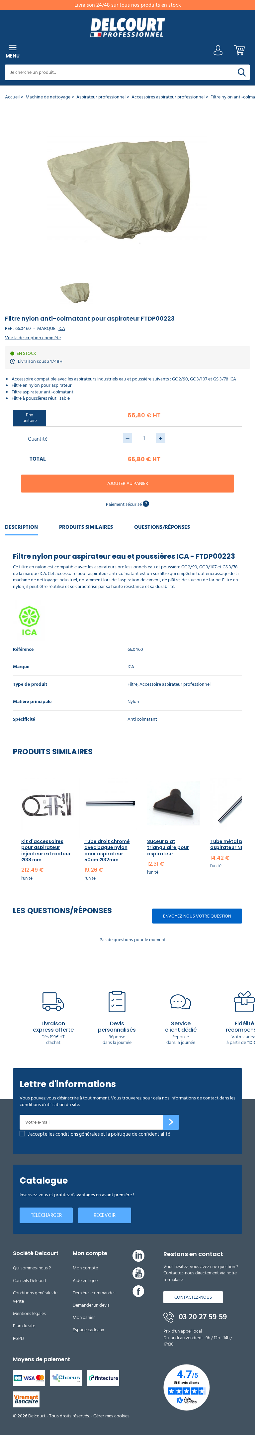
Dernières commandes (94, 1293)
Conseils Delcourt (29, 1280)
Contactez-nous (193, 1297)
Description (21, 527)
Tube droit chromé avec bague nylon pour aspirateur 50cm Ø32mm (107, 850)
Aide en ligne (85, 1280)
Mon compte (85, 1268)
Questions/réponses (162, 527)
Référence (23, 649)
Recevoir (105, 1215)
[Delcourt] (127, 27)
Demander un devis (91, 1305)
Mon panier (84, 1317)
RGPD (18, 1338)
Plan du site (24, 1326)
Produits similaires (86, 527)
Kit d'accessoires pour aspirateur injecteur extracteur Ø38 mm (46, 850)
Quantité (37, 439)
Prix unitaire (30, 417)
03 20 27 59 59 (202, 1317)
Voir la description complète (33, 338)
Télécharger (46, 1215)
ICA (61, 328)
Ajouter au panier (127, 483)
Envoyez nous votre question (197, 916)
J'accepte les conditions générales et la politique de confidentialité (99, 1134)
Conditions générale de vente (35, 1297)
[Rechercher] (242, 72)
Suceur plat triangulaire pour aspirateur (168, 847)
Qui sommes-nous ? (32, 1268)
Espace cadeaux (88, 1330)
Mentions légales (29, 1313)
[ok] (171, 1122)
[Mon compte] (218, 52)
